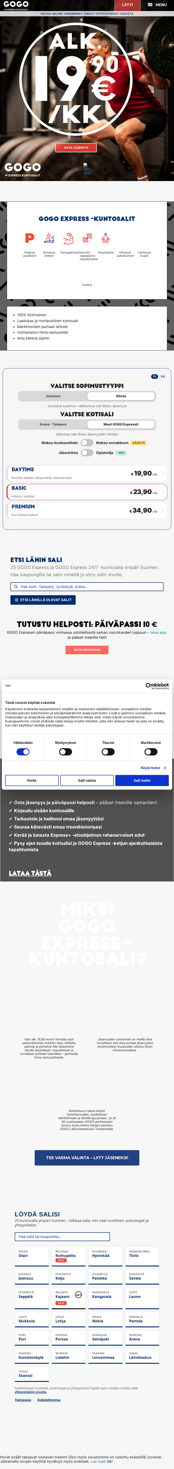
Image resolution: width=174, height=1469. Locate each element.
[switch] (65, 751)
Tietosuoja (23, 1400)
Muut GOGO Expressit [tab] (121, 424)
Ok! (109, 1461)
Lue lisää (98, 1461)
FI (154, 376)
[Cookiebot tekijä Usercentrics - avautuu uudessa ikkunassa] (149, 686)
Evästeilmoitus (48, 1400)
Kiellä (31, 780)
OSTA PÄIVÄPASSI (87, 650)
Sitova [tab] (121, 396)
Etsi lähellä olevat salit (46, 600)
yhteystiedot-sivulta (30, 1392)
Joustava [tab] (53, 396)
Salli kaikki (142, 780)
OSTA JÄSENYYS (76, 147)
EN (163, 376)
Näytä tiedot (150, 768)
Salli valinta (87, 780)
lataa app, (158, 632)
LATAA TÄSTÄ (30, 873)
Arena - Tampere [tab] (53, 424)
